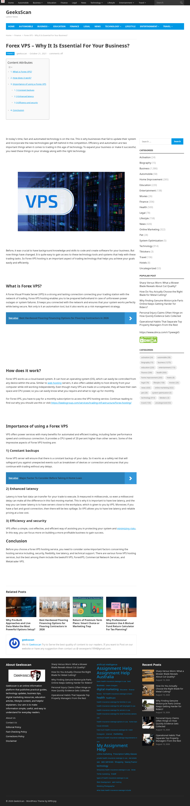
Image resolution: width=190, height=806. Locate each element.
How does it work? (22, 77)
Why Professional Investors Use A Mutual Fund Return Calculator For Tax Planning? (120, 624)
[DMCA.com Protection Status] (148, 342)
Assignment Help (114, 668)
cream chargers (111, 685)
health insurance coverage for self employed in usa (116, 706)
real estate (133, 758)
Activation (145, 157)
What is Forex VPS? (22, 71)
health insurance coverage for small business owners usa (117, 716)
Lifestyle (111, 2)
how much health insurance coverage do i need (115, 730)
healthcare (110, 697)
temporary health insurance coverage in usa (113, 770)
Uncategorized (148, 268)
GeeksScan (18, 12)
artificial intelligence (107, 664)
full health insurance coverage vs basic (117, 694)
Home (11, 2)
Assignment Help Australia (113, 675)
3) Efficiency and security (27, 102)
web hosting (55, 383)
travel (113, 773)
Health (143, 207)
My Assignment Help (112, 747)
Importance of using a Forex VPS (29, 84)
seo (98, 762)
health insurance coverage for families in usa (114, 702)
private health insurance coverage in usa (112, 758)
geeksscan (22, 53)
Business (37, 2)
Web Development (104, 782)
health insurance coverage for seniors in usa (113, 710)
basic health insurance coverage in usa (111, 681)
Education (51, 2)
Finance (64, 2)
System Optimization (151, 240)
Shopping (119, 762)
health (101, 697)
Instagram (101, 734)
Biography (145, 162)
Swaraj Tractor (131, 762)
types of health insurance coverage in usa (112, 778)
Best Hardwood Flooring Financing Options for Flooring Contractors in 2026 (53, 624)
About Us (10, 717)
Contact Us (11, 722)
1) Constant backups (25, 90)
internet (109, 734)
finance (131, 690)
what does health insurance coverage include (114, 790)
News (83, 2)
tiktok (133, 770)
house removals (103, 726)
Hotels (143, 262)
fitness (99, 694)
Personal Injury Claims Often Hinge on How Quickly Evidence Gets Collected (161, 314)
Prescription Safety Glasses (125, 754)
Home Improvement (151, 179)
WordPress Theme (35, 801)
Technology (96, 2)
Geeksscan (35, 644)
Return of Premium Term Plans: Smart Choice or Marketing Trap (87, 623)
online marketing (104, 754)
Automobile (23, 2)
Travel (141, 2)
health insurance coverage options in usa (112, 722)
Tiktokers (145, 251)
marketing (118, 734)
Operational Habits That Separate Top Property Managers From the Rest (161, 323)
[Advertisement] (130, 16)
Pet (141, 235)
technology (102, 765)
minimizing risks (126, 528)
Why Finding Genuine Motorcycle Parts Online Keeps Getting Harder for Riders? (161, 304)
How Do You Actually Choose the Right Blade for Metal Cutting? (161, 293)
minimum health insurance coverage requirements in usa (117, 740)
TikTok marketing (103, 774)
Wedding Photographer (106, 786)
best (129, 681)
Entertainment (125, 2)
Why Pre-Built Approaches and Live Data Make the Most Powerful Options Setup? (20, 624)
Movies (144, 196)
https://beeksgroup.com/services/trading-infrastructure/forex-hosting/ (91, 402)
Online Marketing (149, 229)
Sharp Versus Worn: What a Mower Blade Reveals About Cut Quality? (159, 284)
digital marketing (108, 689)
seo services (107, 761)
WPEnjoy (52, 801)
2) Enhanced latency (25, 96)
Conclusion (18, 110)
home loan (133, 722)
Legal (74, 2)
